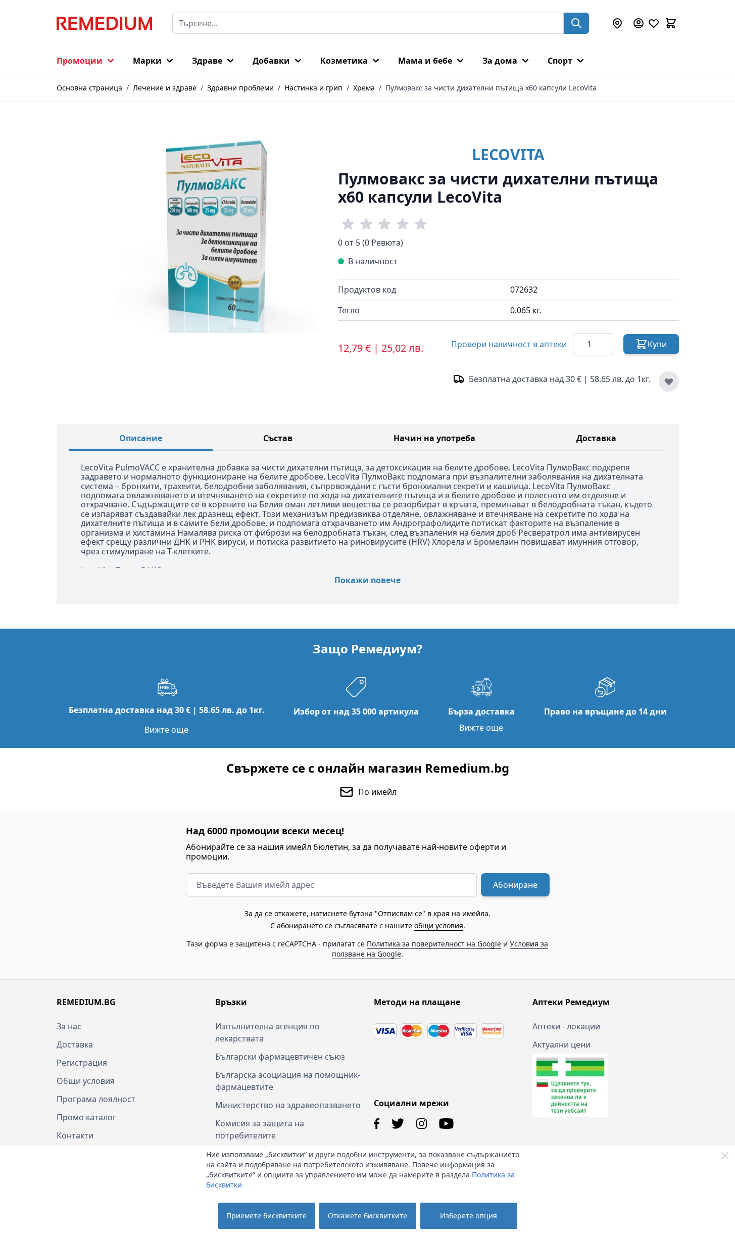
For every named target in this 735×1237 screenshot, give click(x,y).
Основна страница (89, 87)
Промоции (80, 60)
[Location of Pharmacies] (617, 23)
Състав (277, 438)
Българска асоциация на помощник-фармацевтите (287, 1080)
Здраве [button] (207, 60)
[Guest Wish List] (654, 23)
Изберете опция (468, 1215)
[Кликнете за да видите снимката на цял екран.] (216, 231)
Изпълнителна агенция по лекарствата (267, 1032)
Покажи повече (367, 580)
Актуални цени (561, 1044)
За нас (69, 1026)
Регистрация (82, 1062)
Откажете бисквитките (367, 1215)
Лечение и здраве (165, 87)
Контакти (75, 1135)
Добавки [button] (271, 60)
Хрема (364, 87)
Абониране (515, 884)
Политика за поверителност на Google (434, 943)
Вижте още (166, 729)
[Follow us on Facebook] (376, 1123)
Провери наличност (509, 344)
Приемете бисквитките (266, 1215)
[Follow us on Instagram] (421, 1123)
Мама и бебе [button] (425, 60)
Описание (140, 438)
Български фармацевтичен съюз (280, 1056)
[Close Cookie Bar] (725, 1156)
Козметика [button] (344, 60)
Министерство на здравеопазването (288, 1105)
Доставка (596, 438)
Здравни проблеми (240, 87)
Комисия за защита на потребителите (259, 1129)
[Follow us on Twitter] (397, 1123)
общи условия (438, 925)
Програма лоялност (96, 1099)
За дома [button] (499, 60)
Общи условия (86, 1080)
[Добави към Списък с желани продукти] (669, 381)
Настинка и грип (313, 87)
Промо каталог (86, 1117)
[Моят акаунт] (638, 23)
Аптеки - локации (566, 1026)
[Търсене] (576, 23)
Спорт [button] (560, 60)
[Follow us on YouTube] (446, 1123)
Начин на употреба (434, 438)
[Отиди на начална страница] (104, 23)
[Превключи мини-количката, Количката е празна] (671, 23)
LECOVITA (508, 154)
